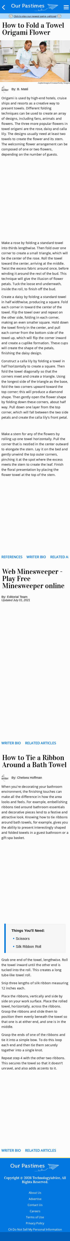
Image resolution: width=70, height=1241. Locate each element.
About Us (35, 1193)
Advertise (35, 1199)
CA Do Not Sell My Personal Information (35, 1229)
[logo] (35, 6)
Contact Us (35, 1205)
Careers (35, 1211)
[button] (3, 7)
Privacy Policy (35, 1223)
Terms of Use (35, 1217)
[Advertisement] (35, 202)
